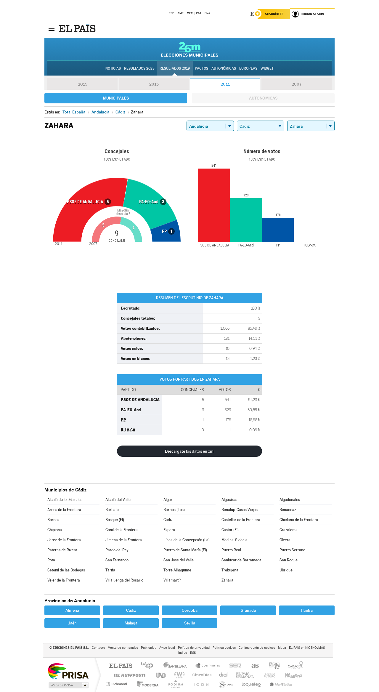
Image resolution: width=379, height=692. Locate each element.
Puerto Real (231, 550)
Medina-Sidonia (234, 540)
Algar (167, 499)
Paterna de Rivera (62, 550)
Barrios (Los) (174, 509)
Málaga (131, 623)
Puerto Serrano (292, 550)
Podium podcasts (175, 684)
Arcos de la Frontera (64, 509)
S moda (225, 684)
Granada (248, 610)
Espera (169, 530)
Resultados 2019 (175, 68)
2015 (154, 84)
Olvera (285, 540)
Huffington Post (128, 675)
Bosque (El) (114, 520)
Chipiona (54, 530)
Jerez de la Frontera (64, 540)
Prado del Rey (117, 550)
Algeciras (229, 499)
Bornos (53, 520)
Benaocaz (288, 509)
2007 (296, 84)
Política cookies (224, 648)
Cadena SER (234, 666)
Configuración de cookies (257, 648)
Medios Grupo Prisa (68, 685)
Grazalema (289, 530)
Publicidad (148, 648)
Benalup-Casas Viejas (239, 509)
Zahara (227, 580)
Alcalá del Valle (118, 499)
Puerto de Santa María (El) (185, 550)
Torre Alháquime (177, 570)
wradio (178, 675)
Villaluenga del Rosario (124, 580)
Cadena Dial (223, 675)
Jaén (72, 623)
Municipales (116, 98)
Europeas (248, 68)
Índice (182, 653)
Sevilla (189, 623)
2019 (82, 84)
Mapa (282, 648)
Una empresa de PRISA (68, 670)
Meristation (280, 684)
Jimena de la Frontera (123, 540)
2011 (225, 84)
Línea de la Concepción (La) (186, 540)
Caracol (293, 666)
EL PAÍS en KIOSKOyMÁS (307, 648)
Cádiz (168, 520)
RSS (193, 653)
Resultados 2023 (139, 68)
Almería (72, 610)
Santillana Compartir (208, 666)
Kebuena (288, 675)
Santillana (177, 666)
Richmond (117, 684)
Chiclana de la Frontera (299, 520)
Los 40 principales (149, 666)
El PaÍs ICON (201, 684)
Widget (267, 68)
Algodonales (290, 499)
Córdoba (189, 610)
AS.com (252, 666)
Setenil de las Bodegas (66, 570)
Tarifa (110, 570)
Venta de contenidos (123, 648)
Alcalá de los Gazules (64, 499)
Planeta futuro (267, 675)
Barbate (112, 509)
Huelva (307, 610)
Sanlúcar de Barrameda (241, 560)
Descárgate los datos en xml (189, 451)
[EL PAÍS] (78, 28)
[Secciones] (51, 28)
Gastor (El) (230, 530)
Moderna (146, 684)
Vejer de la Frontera (63, 580)
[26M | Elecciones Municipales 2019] (189, 49)
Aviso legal (167, 648)
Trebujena (229, 570)
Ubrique (286, 570)
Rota (51, 560)
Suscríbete (274, 14)
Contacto (98, 648)
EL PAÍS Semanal (245, 675)
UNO (161, 675)
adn (272, 666)
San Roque (289, 560)
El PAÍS (120, 666)
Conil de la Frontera (121, 530)
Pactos (201, 68)
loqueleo (251, 684)
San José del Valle (178, 560)
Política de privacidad (194, 648)
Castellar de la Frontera (240, 520)
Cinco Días (201, 675)
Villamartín (172, 580)
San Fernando (117, 560)
